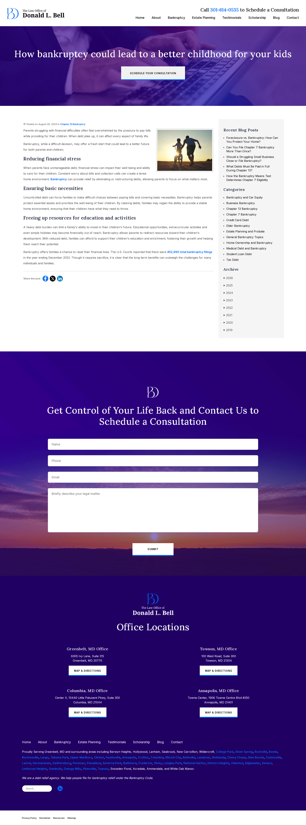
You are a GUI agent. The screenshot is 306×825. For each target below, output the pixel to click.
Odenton (237, 763)
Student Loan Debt (239, 254)
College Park (225, 751)
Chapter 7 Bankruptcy (241, 214)
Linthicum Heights (34, 768)
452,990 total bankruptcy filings (189, 252)
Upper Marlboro (81, 757)
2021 (227, 315)
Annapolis (129, 757)
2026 (228, 278)
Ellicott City (173, 757)
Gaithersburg (61, 763)
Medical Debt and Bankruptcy (246, 248)
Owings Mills (72, 768)
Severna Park (112, 763)
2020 (228, 322)
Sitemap (71, 818)
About (156, 17)
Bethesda (219, 757)
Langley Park (173, 763)
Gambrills (55, 768)
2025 (228, 285)
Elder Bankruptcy (238, 225)
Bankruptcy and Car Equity (244, 197)
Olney (158, 763)
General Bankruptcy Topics (244, 237)
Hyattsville (113, 757)
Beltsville (189, 757)
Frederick (145, 763)
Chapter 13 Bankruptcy (72, 124)
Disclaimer (44, 818)
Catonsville (273, 757)
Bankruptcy (176, 17)
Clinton (99, 757)
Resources (59, 818)
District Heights (218, 763)
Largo (44, 757)
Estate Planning (203, 17)
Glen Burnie (256, 757)
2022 (228, 307)
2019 (228, 330)
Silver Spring (244, 751)
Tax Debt (232, 259)
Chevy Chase (236, 757)
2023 (228, 300)
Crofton (143, 757)
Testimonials (231, 17)
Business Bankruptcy (240, 203)
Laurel (26, 763)
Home (140, 17)
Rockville (261, 751)
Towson (103, 768)
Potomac (79, 763)
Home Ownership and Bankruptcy (249, 242)
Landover (203, 757)
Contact (293, 17)
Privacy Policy (29, 818)
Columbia (157, 757)
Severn (267, 763)
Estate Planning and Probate (245, 231)
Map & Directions (87, 670)
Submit (153, 549)
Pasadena (94, 763)
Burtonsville (30, 757)
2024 (228, 293)
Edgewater (252, 763)
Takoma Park (59, 757)
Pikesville (89, 768)
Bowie (273, 751)
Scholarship (257, 17)
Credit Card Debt (237, 220)
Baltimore (130, 763)
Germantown (42, 763)
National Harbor (194, 763)
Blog (276, 17)
